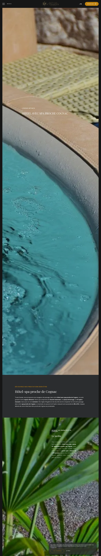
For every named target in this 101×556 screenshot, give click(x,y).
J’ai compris (57, 550)
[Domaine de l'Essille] (50, 3)
